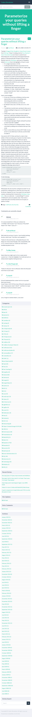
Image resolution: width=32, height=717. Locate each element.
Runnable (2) (6, 445)
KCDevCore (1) (7, 402)
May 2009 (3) (5, 664)
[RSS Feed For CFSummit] (2, 339)
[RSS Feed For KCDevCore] (2, 402)
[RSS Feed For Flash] (2, 364)
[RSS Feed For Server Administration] (2, 453)
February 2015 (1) (6, 568)
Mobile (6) (6, 418)
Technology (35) (7, 461)
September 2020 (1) (7, 530)
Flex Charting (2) (7, 369)
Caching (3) (6, 323)
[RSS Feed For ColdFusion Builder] (2, 350)
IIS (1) (4, 391)
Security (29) (6, 448)
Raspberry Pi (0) (7, 442)
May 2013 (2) (5, 604)
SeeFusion (7, 62)
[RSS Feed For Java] (2, 393)
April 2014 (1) (5, 587)
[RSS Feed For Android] (2, 315)
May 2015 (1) (5, 566)
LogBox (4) (6, 407)
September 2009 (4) (7, 655)
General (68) (6, 374)
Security (14, 204)
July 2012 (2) (5, 615)
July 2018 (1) (5, 541)
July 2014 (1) (5, 582)
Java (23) (5, 393)
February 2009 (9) (6, 672)
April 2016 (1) (5, 560)
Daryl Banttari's (26, 53)
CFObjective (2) (7, 336)
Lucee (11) (5, 410)
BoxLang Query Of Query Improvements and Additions (16, 475)
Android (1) (6, 315)
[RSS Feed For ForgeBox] (2, 372)
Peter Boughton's (15, 51)
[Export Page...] (29, 38)
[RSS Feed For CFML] (2, 334)
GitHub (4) (6, 377)
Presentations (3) (7, 434)
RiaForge (6, 53)
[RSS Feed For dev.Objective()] (2, 361)
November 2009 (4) (7, 650)
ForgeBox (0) (6, 372)
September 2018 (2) (7, 539)
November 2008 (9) (7, 680)
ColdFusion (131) (7, 347)
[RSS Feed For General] (2, 374)
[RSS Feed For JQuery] (2, 399)
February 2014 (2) (6, 593)
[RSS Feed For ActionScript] (2, 307)
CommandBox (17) (8, 353)
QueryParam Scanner (25, 51)
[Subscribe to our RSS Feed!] (2, 500)
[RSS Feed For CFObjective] (2, 336)
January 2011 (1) (6, 639)
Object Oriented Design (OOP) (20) (12, 426)
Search (27, 7)
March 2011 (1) (6, 634)
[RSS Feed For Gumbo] (2, 385)
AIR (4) (5, 309)
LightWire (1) (6, 404)
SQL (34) (5, 456)
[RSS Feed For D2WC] (2, 358)
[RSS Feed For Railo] (2, 440)
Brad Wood (11, 48)
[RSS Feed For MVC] (2, 421)
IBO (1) (5, 388)
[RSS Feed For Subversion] (2, 459)
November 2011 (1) (7, 623)
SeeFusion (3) (6, 451)
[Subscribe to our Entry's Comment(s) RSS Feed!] (2, 508)
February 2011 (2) (6, 636)
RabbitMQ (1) (6, 437)
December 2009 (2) (7, 647)
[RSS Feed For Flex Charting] (2, 369)
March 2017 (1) (6, 549)
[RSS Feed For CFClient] (2, 331)
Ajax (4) (5, 312)
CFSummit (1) (6, 339)
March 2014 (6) (6, 590)
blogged (8, 51)
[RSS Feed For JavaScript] (2, 396)
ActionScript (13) (7, 307)
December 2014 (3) (7, 574)
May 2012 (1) (5, 620)
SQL (17, 204)
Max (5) (5, 415)
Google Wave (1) (7, 383)
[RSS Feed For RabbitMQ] (2, 437)
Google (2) (6, 380)
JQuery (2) (5, 399)
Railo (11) (5, 440)
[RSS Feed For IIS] (2, 391)
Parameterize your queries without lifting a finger (13, 41)
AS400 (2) (5, 317)
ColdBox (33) (6, 342)
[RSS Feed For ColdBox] (2, 342)
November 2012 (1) (7, 606)
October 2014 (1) (6, 577)
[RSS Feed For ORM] (2, 429)
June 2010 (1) (5, 642)
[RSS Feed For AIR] (2, 309)
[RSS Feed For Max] (2, 415)
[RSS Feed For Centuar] (2, 326)
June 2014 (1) (5, 585)
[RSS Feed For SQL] (2, 456)
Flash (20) (5, 364)
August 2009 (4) (6, 658)
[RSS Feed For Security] (2, 448)
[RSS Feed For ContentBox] (2, 355)
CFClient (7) (6, 331)
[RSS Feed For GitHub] (2, 377)
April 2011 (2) (5, 631)
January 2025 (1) (6, 517)
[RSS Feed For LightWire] (2, 404)
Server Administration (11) (10, 453)
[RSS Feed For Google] (2, 380)
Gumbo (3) (6, 385)
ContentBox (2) (7, 355)
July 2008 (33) (5, 691)
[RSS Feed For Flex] (2, 366)
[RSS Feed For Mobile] (2, 418)
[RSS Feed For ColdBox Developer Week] (2, 345)
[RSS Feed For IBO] (2, 388)
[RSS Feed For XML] (2, 467)
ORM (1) (5, 429)
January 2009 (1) (6, 674)
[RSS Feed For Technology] (2, 461)
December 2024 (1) (7, 520)
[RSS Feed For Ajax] (2, 312)
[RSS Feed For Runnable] (2, 445)
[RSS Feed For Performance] (2, 431)
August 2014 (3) (6, 579)
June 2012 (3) (5, 617)
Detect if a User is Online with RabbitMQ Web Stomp (15, 487)
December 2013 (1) (7, 598)
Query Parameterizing (6, 54)
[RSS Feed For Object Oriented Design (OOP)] (2, 426)
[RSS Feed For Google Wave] (2, 383)
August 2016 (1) (6, 555)
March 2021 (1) (6, 525)
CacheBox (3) (6, 320)
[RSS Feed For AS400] (2, 317)
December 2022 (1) (7, 522)
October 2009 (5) (6, 653)
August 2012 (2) (6, 612)
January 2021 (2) (6, 528)
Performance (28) (7, 431)
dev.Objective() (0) (8, 361)
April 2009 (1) (5, 666)
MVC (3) (5, 421)
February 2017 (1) (6, 552)
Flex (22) (5, 366)
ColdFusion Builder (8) (9, 350)
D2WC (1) (5, 358)
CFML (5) (5, 334)
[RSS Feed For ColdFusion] (2, 347)
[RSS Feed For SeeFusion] (2, 451)
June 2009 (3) (5, 661)
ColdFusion (8, 204)
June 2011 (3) (5, 628)
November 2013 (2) (7, 601)
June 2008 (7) (5, 693)
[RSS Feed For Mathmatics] (2, 412)
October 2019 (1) (6, 533)
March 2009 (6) (6, 669)
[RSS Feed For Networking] (2, 423)
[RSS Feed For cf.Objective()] (2, 328)
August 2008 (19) (6, 688)
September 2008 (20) (7, 685)
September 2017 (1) (7, 544)
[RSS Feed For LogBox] (2, 407)
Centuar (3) (6, 326)
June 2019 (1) (5, 536)
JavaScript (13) (7, 396)
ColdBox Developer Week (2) (10, 345)
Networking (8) (7, 423)
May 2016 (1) (5, 558)
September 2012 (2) (7, 609)
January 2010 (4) (6, 645)
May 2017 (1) (5, 547)
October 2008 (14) (7, 683)
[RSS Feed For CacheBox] (2, 320)
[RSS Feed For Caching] (2, 323)
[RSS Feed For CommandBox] (2, 353)
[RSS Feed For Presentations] (2, 434)
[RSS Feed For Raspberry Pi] (2, 442)
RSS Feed (5, 500)
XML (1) (5, 467)
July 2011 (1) (5, 626)
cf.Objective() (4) (7, 328)
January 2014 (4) (6, 596)
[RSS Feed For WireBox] (2, 464)
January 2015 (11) (6, 571)
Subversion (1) (6, 459)
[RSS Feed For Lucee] (2, 410)
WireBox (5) (6, 464)
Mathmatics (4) (7, 412)
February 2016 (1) (6, 563)
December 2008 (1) (7, 677)
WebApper (14, 60)
